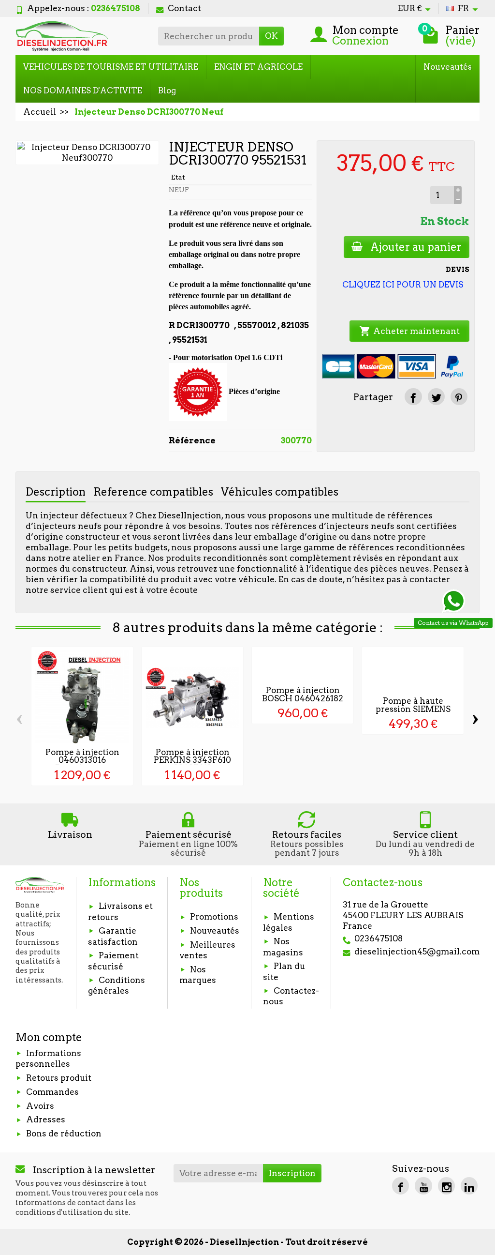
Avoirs (40, 1106)
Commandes (52, 1092)
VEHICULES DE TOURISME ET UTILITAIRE (110, 67)
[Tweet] (436, 396)
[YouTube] (423, 1185)
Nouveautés (447, 67)
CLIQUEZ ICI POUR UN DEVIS (403, 284)
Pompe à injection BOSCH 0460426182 (302, 694)
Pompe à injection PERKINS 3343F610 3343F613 (192, 760)
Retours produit (58, 1078)
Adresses (45, 1119)
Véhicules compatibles (279, 491)
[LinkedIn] (469, 1185)
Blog (167, 90)
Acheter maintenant (409, 331)
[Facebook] (400, 1185)
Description (56, 491)
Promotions (214, 917)
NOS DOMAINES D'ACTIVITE (82, 90)
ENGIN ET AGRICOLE (258, 67)
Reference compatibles (153, 491)
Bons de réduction (64, 1133)
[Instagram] (446, 1185)
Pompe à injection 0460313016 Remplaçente (82, 760)
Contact (184, 8)
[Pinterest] (459, 396)
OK (271, 36)
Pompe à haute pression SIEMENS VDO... (413, 709)
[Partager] (413, 396)
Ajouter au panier (416, 247)
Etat (178, 177)
